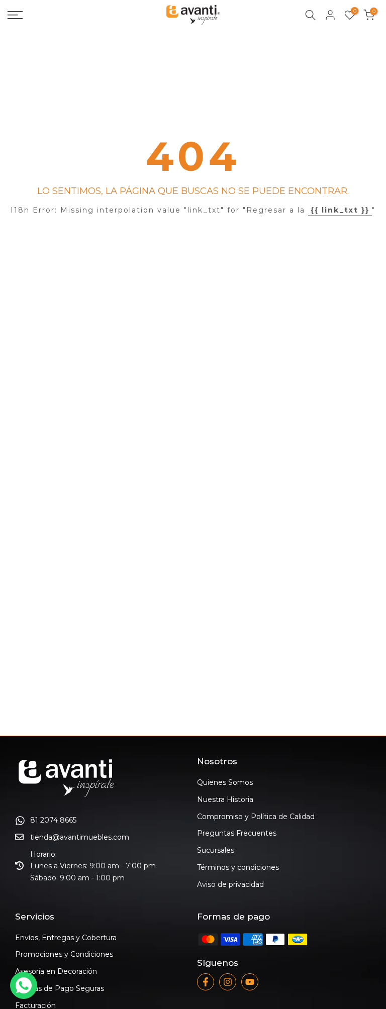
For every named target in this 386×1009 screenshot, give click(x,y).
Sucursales (215, 850)
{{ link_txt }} (340, 210)
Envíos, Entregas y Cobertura (66, 937)
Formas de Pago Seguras (59, 988)
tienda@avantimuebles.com (79, 837)
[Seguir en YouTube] (249, 981)
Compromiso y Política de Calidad (256, 816)
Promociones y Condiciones (64, 954)
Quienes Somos (225, 782)
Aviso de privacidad (230, 884)
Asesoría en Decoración (56, 971)
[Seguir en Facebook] (205, 981)
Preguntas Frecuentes (236, 833)
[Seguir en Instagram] (227, 981)
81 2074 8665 (53, 820)
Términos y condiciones (238, 867)
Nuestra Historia (225, 799)
